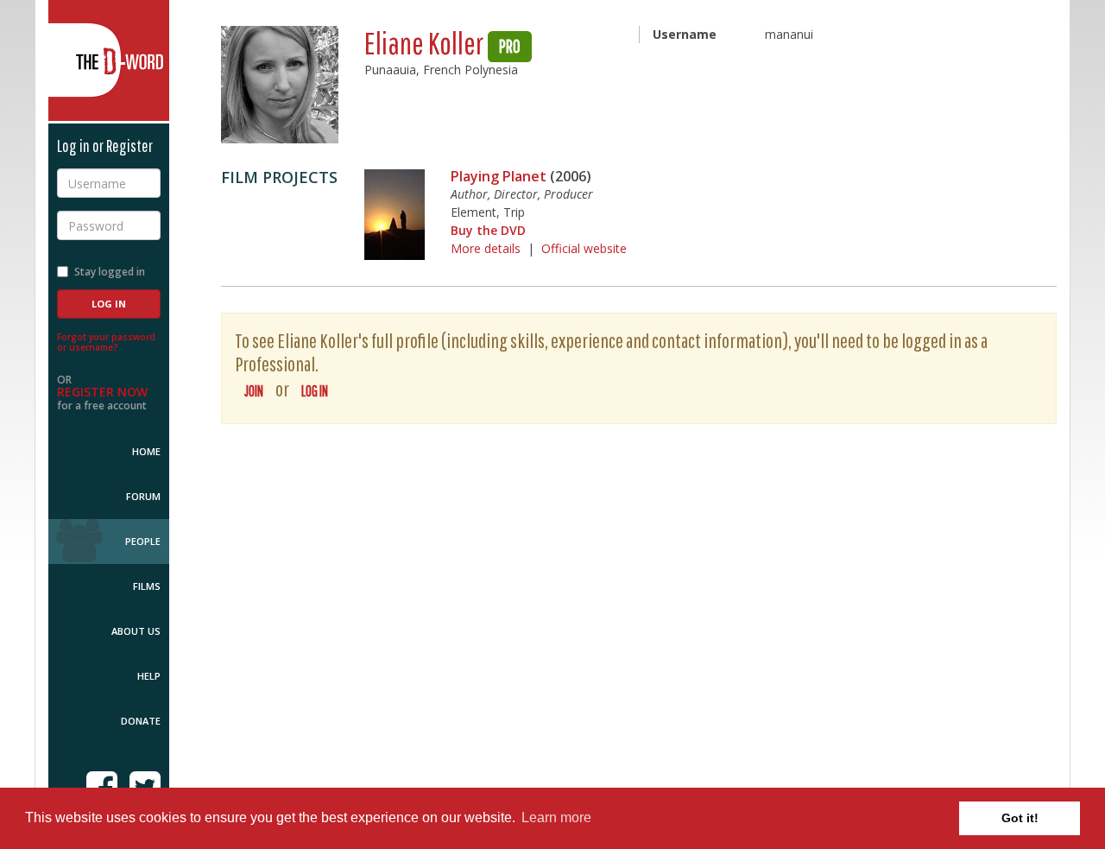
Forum (143, 496)
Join (253, 391)
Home (146, 451)
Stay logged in (109, 271)
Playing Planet (498, 176)
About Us (136, 630)
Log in (314, 391)
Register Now (102, 391)
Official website (584, 248)
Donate (141, 720)
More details (486, 248)
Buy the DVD (488, 230)
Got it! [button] (1020, 818)
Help (149, 675)
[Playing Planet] (394, 214)
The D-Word (108, 60)
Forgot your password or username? (106, 342)
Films (147, 586)
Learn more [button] (556, 817)
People (143, 541)
